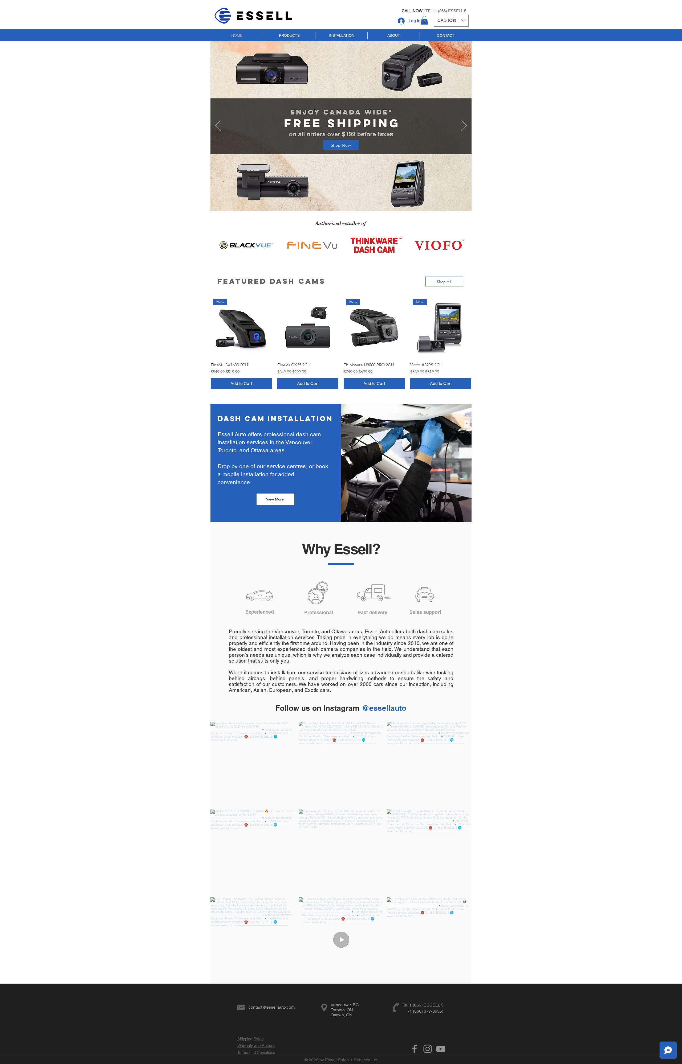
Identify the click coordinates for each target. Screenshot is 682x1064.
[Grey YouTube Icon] (440, 1048)
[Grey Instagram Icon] (427, 1048)
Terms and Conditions (256, 1052)
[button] (424, 20)
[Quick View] (308, 327)
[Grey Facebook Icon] (414, 1048)
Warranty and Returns (256, 1045)
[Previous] (218, 126)
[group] (341, 343)
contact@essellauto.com (272, 1007)
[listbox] (451, 21)
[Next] (464, 126)
